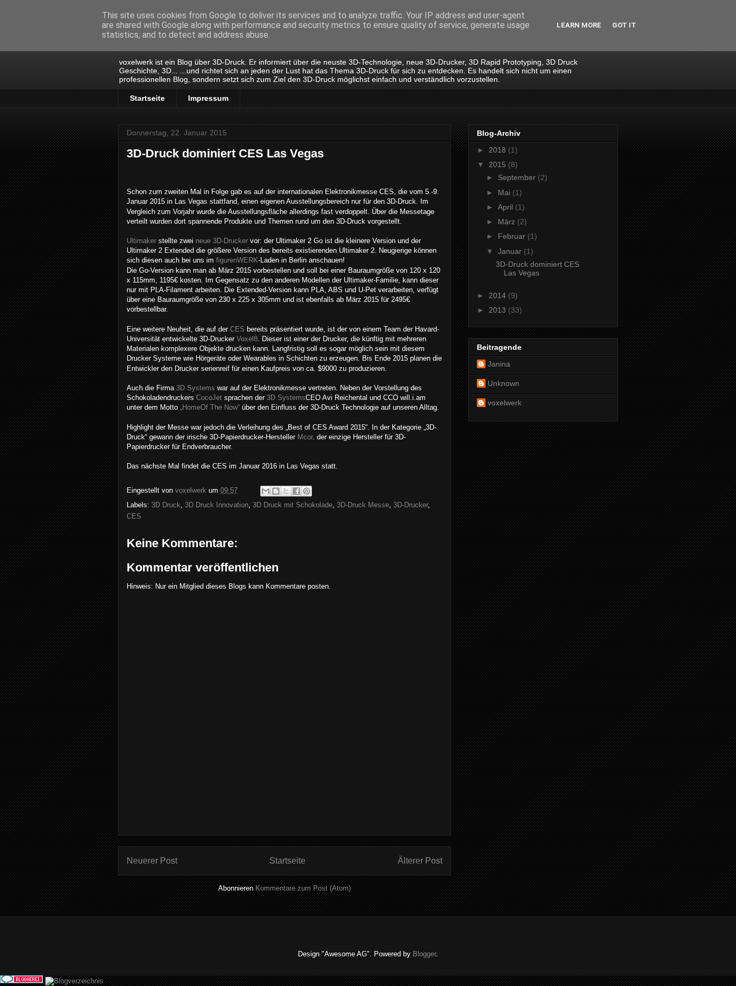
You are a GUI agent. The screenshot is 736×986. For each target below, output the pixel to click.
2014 (498, 295)
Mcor (305, 437)
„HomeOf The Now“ (210, 407)
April (506, 207)
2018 (498, 150)
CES (237, 329)
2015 (498, 164)
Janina (499, 364)
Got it (624, 25)
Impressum (208, 98)
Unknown (503, 383)
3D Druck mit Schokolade (292, 505)
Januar (511, 251)
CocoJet (209, 398)
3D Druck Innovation (216, 505)
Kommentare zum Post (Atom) (303, 888)
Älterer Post (420, 860)
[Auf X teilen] (286, 491)
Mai (505, 192)
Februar (512, 236)
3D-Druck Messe (363, 505)
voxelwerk (505, 402)
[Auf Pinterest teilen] (306, 491)
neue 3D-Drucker (222, 241)
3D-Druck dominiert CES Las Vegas (537, 269)
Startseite (147, 98)
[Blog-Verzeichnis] (21, 981)
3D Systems (195, 388)
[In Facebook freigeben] (296, 491)
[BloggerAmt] (74, 981)
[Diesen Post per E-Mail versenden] (265, 491)
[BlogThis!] (275, 491)
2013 (498, 310)
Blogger (424, 954)
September (518, 177)
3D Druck (165, 505)
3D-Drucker (410, 505)
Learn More (579, 25)
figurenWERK (237, 260)
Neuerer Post (152, 860)
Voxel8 (247, 339)
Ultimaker (141, 241)
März (507, 221)
